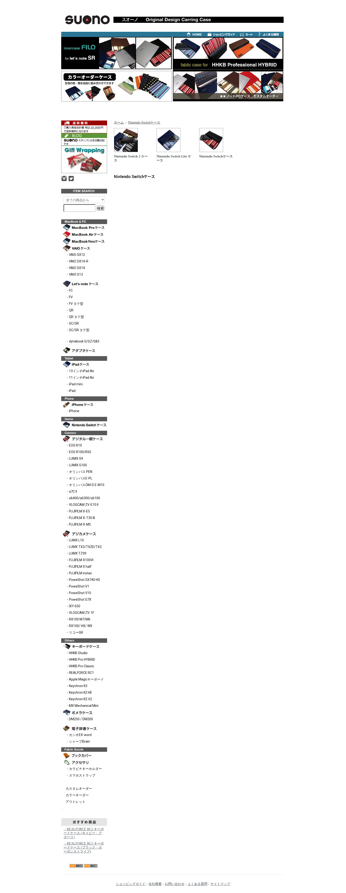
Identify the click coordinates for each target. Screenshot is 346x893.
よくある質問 (197, 884)
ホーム (119, 122)
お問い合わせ (175, 884)
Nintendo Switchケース (144, 122)
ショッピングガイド (130, 884)
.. (62, 808)
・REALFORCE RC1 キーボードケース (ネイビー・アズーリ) (84, 833)
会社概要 (155, 884)
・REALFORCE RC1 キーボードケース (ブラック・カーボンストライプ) (84, 847)
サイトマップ (220, 884)
